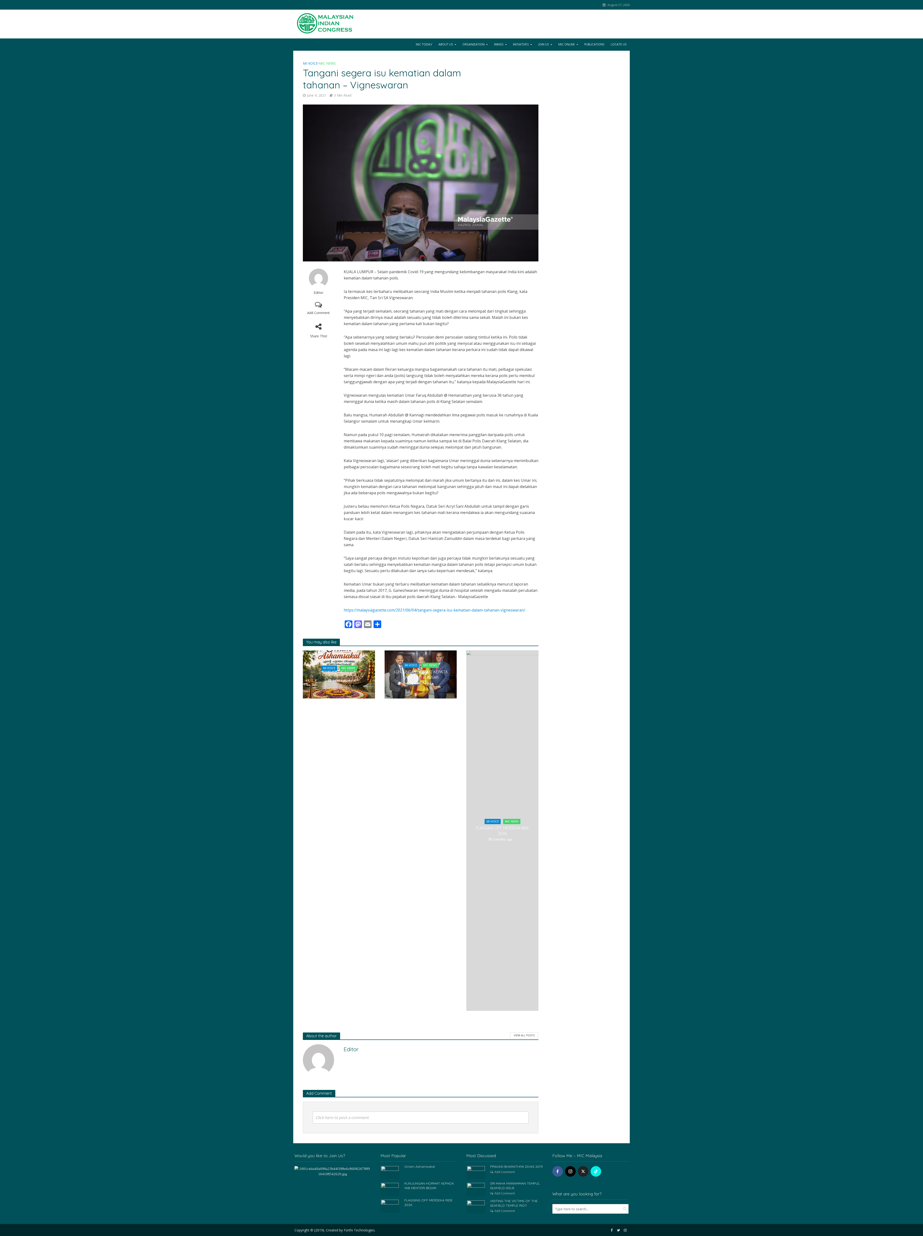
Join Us (543, 44)
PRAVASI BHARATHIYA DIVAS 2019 (516, 1166)
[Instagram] (570, 1171)
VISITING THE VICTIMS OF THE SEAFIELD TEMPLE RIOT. (514, 1203)
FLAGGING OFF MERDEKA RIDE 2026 (502, 831)
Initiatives (521, 44)
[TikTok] (596, 1171)
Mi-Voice (310, 63)
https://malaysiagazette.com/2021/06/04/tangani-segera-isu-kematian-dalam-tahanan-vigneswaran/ (434, 610)
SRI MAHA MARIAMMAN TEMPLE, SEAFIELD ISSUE (515, 1185)
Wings (499, 44)
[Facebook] (557, 1171)
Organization (473, 44)
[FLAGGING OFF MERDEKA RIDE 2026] (390, 1205)
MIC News (327, 63)
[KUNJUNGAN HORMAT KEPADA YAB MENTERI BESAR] (390, 1189)
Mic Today (424, 44)
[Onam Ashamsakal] (390, 1172)
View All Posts (524, 1035)
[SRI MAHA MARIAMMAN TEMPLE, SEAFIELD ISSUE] (476, 1189)
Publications (594, 44)
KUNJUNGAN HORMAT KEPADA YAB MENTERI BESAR (421, 674)
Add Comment (318, 312)
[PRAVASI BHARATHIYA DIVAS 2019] (476, 1172)
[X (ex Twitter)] (583, 1171)
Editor (319, 292)
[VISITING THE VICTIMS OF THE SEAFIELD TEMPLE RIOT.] (476, 1206)
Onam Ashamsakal (339, 674)
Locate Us (619, 44)
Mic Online (566, 44)
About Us (445, 44)
